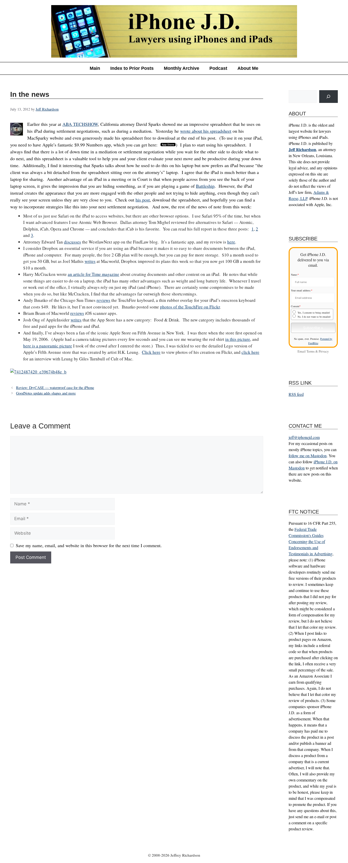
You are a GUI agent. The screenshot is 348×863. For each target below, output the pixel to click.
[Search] (328, 96)
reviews (103, 300)
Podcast (218, 68)
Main (95, 68)
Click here (151, 352)
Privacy (324, 351)
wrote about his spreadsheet (205, 131)
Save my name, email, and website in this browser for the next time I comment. (89, 545)
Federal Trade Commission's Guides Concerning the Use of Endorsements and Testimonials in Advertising (310, 541)
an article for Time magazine (93, 274)
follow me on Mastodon (308, 455)
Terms (310, 351)
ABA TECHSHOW (80, 124)
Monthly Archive (181, 68)
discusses (72, 242)
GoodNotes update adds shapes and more (46, 393)
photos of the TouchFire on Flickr (190, 307)
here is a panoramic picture (47, 346)
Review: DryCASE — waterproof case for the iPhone (55, 387)
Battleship (205, 186)
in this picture (237, 339)
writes (90, 261)
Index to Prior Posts (132, 68)
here (231, 242)
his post (143, 200)
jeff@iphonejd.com (304, 437)
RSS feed (296, 394)
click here (250, 352)
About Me (247, 68)
